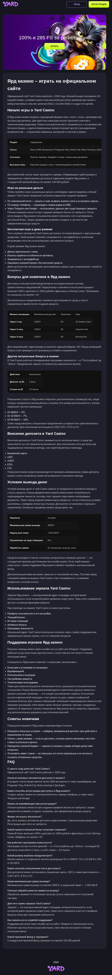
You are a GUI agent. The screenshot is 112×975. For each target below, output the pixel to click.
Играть (54, 46)
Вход (77, 4)
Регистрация (98, 4)
